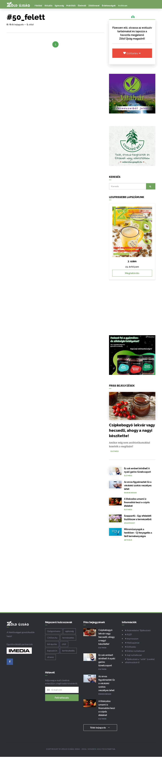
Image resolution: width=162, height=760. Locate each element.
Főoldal (38, 6)
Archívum (122, 6)
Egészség (59, 6)
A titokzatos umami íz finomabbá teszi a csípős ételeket (137, 502)
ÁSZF (129, 634)
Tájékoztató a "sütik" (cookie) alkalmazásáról (140, 661)
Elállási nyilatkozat (135, 651)
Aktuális (48, 6)
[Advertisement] (132, 306)
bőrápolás (52, 644)
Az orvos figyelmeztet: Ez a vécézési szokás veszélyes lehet (138, 485)
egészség (69, 631)
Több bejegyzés (98, 727)
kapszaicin (52, 650)
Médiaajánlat (132, 642)
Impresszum (132, 638)
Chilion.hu (52, 637)
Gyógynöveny (53, 631)
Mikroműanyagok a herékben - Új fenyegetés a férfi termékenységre (138, 532)
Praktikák (71, 6)
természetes (68, 637)
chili (64, 644)
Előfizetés (133, 53)
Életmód (82, 6)
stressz (50, 657)
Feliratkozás (62, 697)
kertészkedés (68, 650)
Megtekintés (132, 273)
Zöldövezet (94, 6)
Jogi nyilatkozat (134, 655)
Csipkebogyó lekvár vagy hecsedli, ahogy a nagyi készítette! (132, 430)
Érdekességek (109, 6)
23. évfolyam (132, 267)
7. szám (132, 261)
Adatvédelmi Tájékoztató (138, 630)
